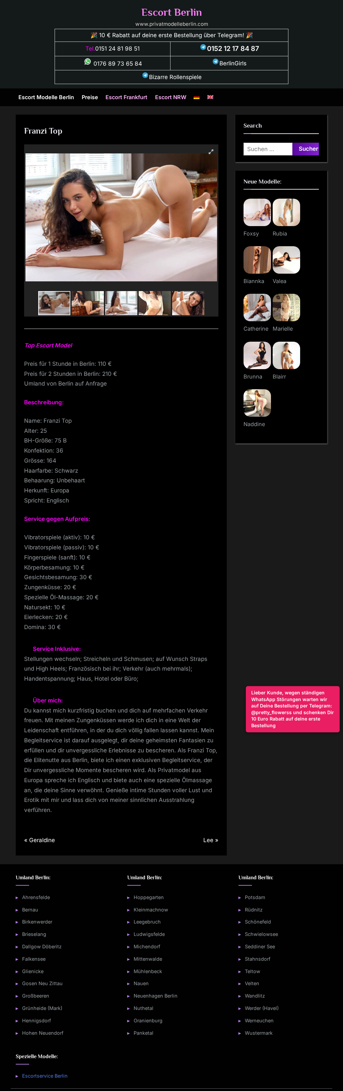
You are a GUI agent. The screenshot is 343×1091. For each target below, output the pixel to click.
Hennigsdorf (36, 1020)
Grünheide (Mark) (42, 1008)
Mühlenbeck (148, 971)
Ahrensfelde (36, 897)
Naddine (254, 424)
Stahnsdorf (257, 959)
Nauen (141, 983)
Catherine (256, 328)
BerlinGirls (233, 63)
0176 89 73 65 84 (117, 63)
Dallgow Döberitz (42, 946)
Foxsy (251, 233)
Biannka (254, 281)
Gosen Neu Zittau (42, 983)
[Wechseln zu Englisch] (210, 97)
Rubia (280, 233)
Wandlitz (255, 996)
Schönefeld (258, 922)
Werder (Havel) (262, 1008)
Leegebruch (147, 922)
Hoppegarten (149, 897)
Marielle (283, 328)
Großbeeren (35, 996)
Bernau (30, 909)
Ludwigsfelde (149, 934)
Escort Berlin (171, 12)
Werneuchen (259, 1020)
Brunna (253, 376)
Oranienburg (148, 1020)
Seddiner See (260, 946)
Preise (90, 97)
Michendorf (147, 946)
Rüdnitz (254, 909)
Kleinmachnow (151, 909)
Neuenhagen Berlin (156, 996)
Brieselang (34, 934)
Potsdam (255, 897)
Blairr (279, 376)
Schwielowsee (261, 934)
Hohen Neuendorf (42, 1033)
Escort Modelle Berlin (46, 97)
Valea (279, 281)
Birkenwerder (37, 922)
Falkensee (34, 959)
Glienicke (33, 971)
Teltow (252, 971)
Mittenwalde (148, 959)
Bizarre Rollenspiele (175, 77)
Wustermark (259, 1033)
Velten (252, 983)
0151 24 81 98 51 (117, 48)
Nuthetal (143, 1008)
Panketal (143, 1033)
